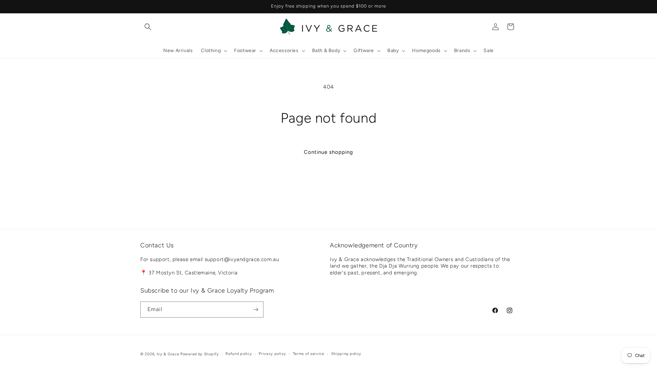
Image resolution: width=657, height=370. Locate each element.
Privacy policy (272, 354)
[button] (147, 26)
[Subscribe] (255, 309)
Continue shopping (328, 152)
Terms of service (308, 354)
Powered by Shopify (199, 354)
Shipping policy (346, 354)
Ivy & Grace (168, 354)
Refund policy (239, 354)
